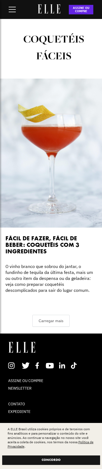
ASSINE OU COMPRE (81, 9)
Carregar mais (51, 321)
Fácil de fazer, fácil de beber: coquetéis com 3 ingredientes (42, 245)
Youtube (50, 365)
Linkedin (62, 365)
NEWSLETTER (20, 388)
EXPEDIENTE (19, 411)
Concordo (51, 460)
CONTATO (16, 404)
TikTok (75, 365)
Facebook (38, 365)
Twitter (26, 365)
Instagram (13, 365)
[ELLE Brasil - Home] (49, 12)
